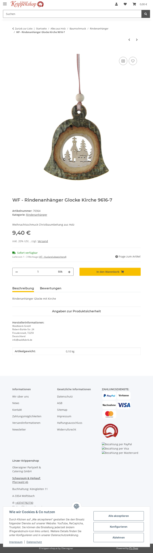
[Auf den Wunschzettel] (133, 61)
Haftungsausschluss (69, 423)
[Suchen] (145, 14)
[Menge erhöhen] (69, 272)
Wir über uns (20, 396)
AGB (59, 403)
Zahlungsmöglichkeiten (26, 416)
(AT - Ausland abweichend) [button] (52, 256)
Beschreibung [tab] (23, 288)
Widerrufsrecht (66, 429)
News (15, 403)
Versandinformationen (26, 423)
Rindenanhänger (36, 214)
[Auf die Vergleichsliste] (123, 61)
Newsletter (19, 429)
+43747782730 (24, 503)
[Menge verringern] (17, 272)
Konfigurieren (118, 526)
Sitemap (62, 409)
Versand (43, 241)
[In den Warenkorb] (15, 52)
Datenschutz (34, 541)
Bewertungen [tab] (50, 288)
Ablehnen (119, 537)
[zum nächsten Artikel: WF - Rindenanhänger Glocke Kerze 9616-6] (137, 40)
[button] (116, 4)
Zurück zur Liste (23, 28)
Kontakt (17, 409)
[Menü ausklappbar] (5, 2)
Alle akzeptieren (118, 515)
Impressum (16, 541)
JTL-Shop (133, 548)
